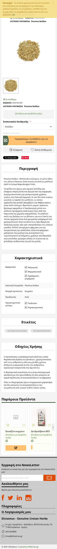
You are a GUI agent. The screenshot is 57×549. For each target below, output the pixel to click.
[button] (28, 127)
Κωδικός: (29, 18)
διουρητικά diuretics (41, 330)
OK (13, 14)
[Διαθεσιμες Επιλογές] (15, 448)
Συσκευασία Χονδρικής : (16, 121)
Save (26, 157)
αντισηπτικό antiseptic (17, 330)
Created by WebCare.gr (28, 546)
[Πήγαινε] (49, 478)
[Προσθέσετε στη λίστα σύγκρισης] (8, 425)
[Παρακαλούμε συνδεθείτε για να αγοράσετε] (32, 447)
